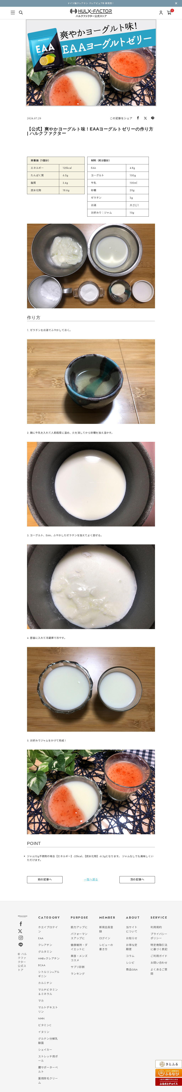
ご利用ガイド (159, 956)
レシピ (130, 963)
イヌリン (43, 1032)
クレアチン (45, 945)
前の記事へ (45, 879)
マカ (41, 1001)
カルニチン (45, 983)
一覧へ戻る (91, 879)
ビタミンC (44, 1025)
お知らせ (131, 938)
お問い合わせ (159, 963)
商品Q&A (132, 969)
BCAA (42, 965)
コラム (130, 956)
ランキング (78, 974)
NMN (41, 1018)
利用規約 (156, 927)
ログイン (104, 938)
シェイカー (45, 1050)
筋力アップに (79, 927)
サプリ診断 (78, 967)
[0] (169, 13)
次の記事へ (137, 879)
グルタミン (45, 952)
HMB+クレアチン (49, 958)
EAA (41, 938)
